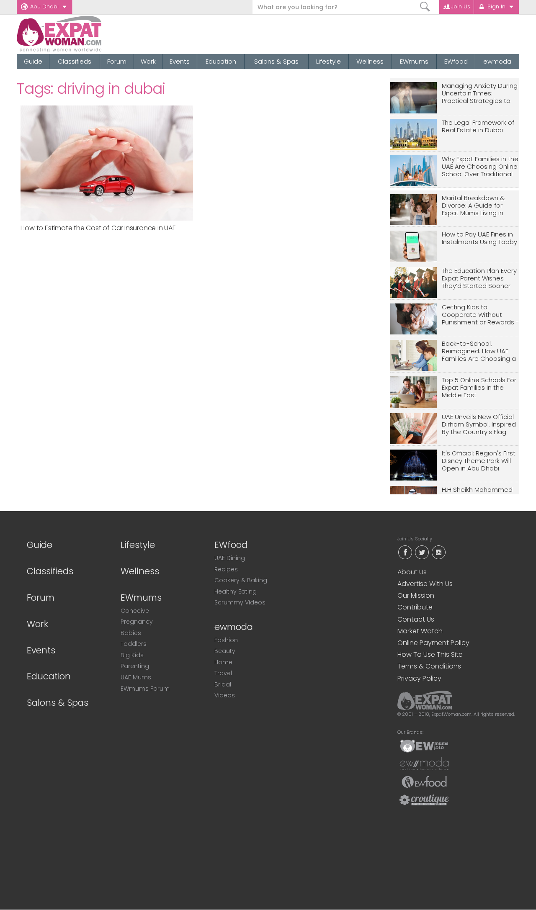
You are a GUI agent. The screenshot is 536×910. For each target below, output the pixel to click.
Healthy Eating (235, 591)
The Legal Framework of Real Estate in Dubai (478, 126)
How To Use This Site (430, 654)
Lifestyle (328, 61)
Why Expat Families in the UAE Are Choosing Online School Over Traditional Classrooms (480, 166)
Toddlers (134, 644)
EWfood (456, 61)
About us (412, 572)
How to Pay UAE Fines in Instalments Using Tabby (479, 238)
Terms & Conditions (429, 666)
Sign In (496, 6)
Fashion (226, 640)
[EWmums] (424, 745)
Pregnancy (137, 621)
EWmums (414, 61)
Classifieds (74, 61)
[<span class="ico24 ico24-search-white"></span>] (425, 7)
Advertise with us (425, 584)
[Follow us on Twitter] (421, 551)
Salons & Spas (276, 61)
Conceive (135, 611)
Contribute (415, 607)
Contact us (415, 619)
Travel (223, 673)
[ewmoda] (424, 763)
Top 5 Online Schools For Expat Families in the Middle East (479, 387)
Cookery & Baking (240, 580)
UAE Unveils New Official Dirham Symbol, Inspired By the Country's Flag (479, 424)
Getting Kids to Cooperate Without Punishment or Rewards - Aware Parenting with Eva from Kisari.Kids (480, 314)
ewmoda (497, 61)
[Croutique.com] (424, 799)
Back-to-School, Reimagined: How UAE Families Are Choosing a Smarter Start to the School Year (479, 351)
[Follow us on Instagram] (438, 551)
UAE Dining (229, 558)
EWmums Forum (145, 688)
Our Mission (415, 595)
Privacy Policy (419, 678)
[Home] (89, 34)
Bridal (222, 684)
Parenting (135, 666)
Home (223, 662)
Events (180, 61)
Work (148, 61)
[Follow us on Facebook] (404, 551)
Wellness (370, 61)
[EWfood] (424, 781)
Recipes (226, 569)
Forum (116, 61)
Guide (33, 61)
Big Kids (132, 655)
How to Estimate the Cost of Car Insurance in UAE (98, 228)
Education (221, 61)
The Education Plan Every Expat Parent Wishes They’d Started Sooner (479, 278)
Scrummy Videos (239, 602)
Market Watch (420, 631)
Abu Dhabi (44, 6)
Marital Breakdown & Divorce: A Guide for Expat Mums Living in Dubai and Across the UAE (475, 205)
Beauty (224, 651)
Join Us (460, 6)
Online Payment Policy (433, 643)
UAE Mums (136, 677)
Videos (224, 695)
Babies (131, 633)
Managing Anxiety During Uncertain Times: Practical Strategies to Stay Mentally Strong (480, 93)
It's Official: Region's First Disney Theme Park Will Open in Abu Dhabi (478, 461)
